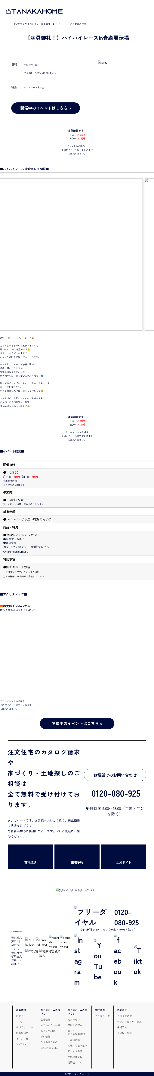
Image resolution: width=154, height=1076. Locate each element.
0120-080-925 (126, 916)
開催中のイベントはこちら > (45, 108)
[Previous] (8, 254)
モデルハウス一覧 (50, 1025)
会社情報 (45, 1019)
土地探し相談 (124, 1033)
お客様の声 (22, 1033)
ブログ (19, 1021)
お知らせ (21, 1016)
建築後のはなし (76, 1062)
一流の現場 (74, 1040)
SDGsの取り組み (49, 1048)
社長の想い (74, 1019)
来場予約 (122, 1027)
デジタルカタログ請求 (129, 1021)
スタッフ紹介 (48, 1031)
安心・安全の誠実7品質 (77, 1032)
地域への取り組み (77, 1045)
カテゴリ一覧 (102, 1016)
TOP (13, 24)
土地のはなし (75, 1057)
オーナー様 (22, 1038)
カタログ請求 (124, 1016)
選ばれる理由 (75, 1025)
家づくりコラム (24, 1027)
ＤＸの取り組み (49, 1042)
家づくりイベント (27, 24)
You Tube (21, 1044)
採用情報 (45, 1036)
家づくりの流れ (76, 1051)
